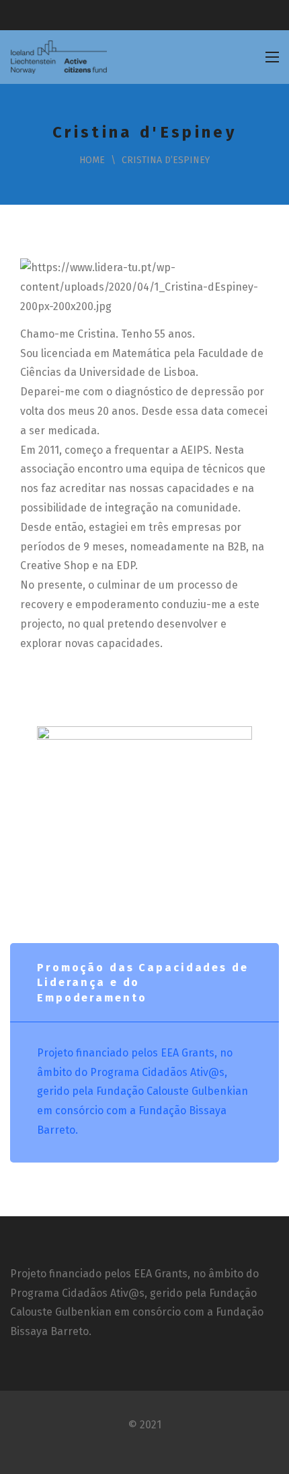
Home (92, 160)
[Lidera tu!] (58, 57)
